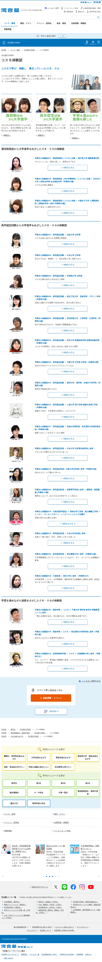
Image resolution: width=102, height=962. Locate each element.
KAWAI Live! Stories (67, 954)
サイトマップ (32, 930)
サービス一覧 (34, 954)
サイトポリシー (82, 927)
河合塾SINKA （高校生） (13, 907)
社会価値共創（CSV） (50, 954)
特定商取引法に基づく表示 (41, 927)
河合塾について (45, 930)
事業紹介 (24, 954)
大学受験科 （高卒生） (12, 902)
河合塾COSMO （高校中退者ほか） (85, 902)
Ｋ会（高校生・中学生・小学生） (50, 905)
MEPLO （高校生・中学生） (48, 902)
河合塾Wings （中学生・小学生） (50, 907)
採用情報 (79, 954)
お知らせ (88, 954)
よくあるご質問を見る (91, 681)
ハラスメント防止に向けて (64, 927)
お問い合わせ (8, 958)
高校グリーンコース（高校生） (15, 905)
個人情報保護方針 (20, 927)
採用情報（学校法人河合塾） (64, 930)
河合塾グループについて (10, 954)
